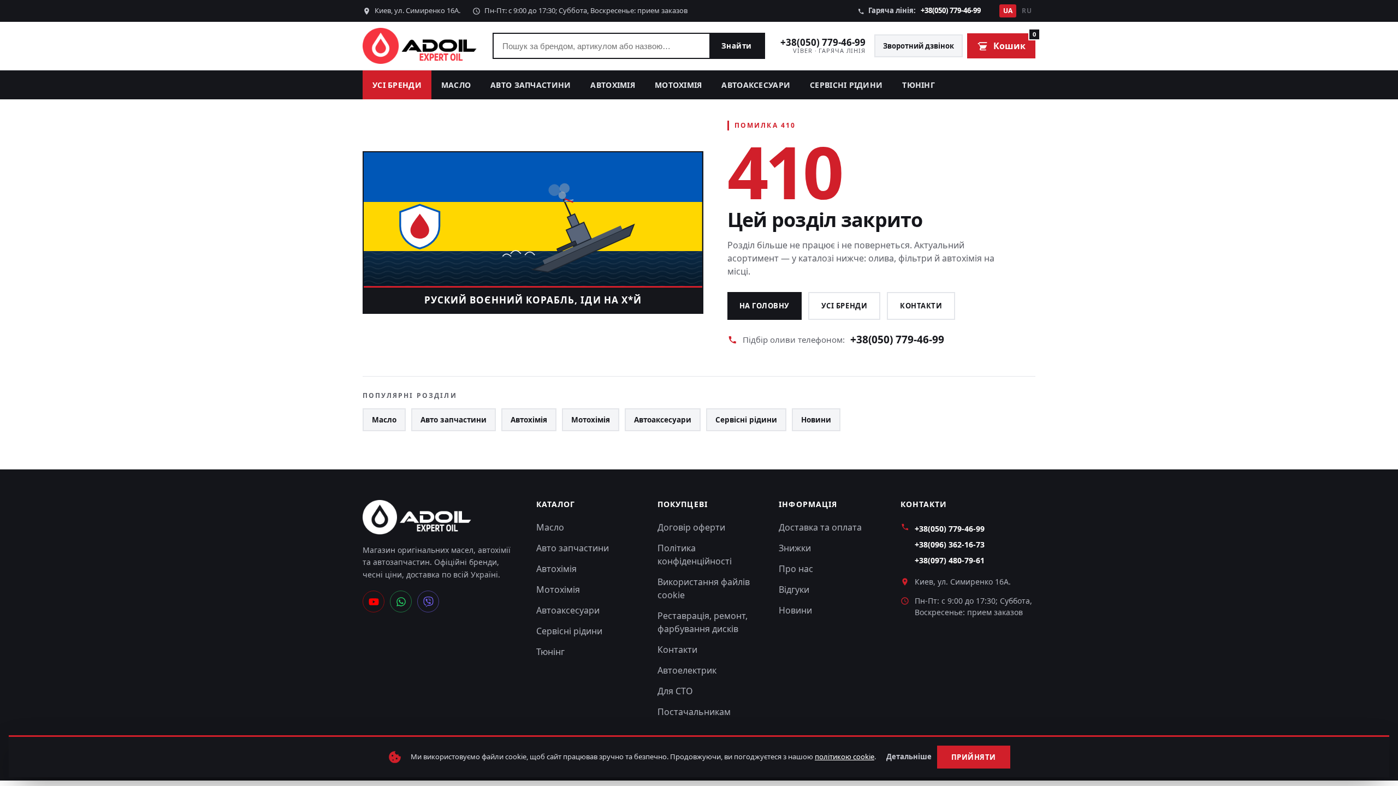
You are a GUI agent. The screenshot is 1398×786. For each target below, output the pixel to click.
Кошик (1014, 42)
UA (1008, 10)
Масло (456, 85)
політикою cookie (844, 756)
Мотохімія (678, 85)
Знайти (736, 46)
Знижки (795, 548)
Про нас (796, 569)
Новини (816, 420)
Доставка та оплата (820, 527)
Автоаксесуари (755, 85)
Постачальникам (694, 712)
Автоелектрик (686, 670)
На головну (764, 306)
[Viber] (428, 601)
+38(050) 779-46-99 (951, 10)
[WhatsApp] (401, 601)
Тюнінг (918, 85)
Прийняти (973, 757)
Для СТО (675, 691)
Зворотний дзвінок (918, 46)
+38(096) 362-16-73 (950, 544)
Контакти (921, 306)
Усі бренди (397, 85)
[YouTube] (373, 601)
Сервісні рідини (846, 85)
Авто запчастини (530, 85)
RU (1027, 10)
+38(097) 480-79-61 (950, 560)
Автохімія (612, 85)
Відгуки (794, 589)
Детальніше (909, 756)
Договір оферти (691, 527)
